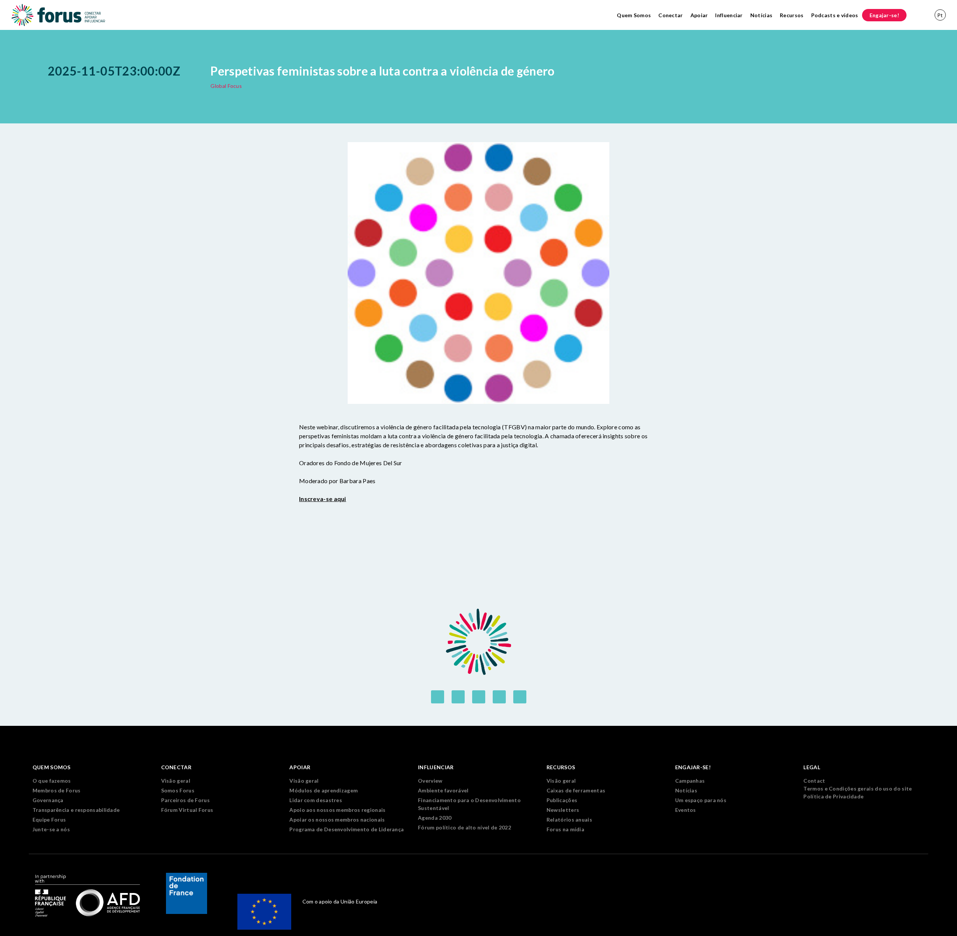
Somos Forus (177, 790)
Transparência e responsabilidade (76, 810)
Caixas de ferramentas (576, 790)
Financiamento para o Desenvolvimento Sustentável (469, 804)
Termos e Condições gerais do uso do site (857, 788)
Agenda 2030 (434, 817)
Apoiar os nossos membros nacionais (337, 819)
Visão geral (175, 780)
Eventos (685, 810)
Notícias (761, 15)
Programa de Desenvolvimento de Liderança (346, 829)
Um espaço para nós (700, 800)
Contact (814, 780)
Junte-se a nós (51, 829)
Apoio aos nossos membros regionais (337, 810)
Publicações (562, 800)
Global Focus (226, 86)
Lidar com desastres (315, 800)
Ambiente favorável (443, 790)
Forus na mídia (565, 829)
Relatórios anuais (569, 819)
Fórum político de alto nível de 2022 (464, 827)
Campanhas (690, 780)
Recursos (791, 15)
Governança (48, 800)
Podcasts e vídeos (834, 15)
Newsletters (563, 810)
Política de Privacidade (833, 796)
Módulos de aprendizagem (323, 790)
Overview (430, 780)
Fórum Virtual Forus (187, 810)
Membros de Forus (57, 790)
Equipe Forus (49, 819)
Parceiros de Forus (185, 800)
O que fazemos (52, 780)
